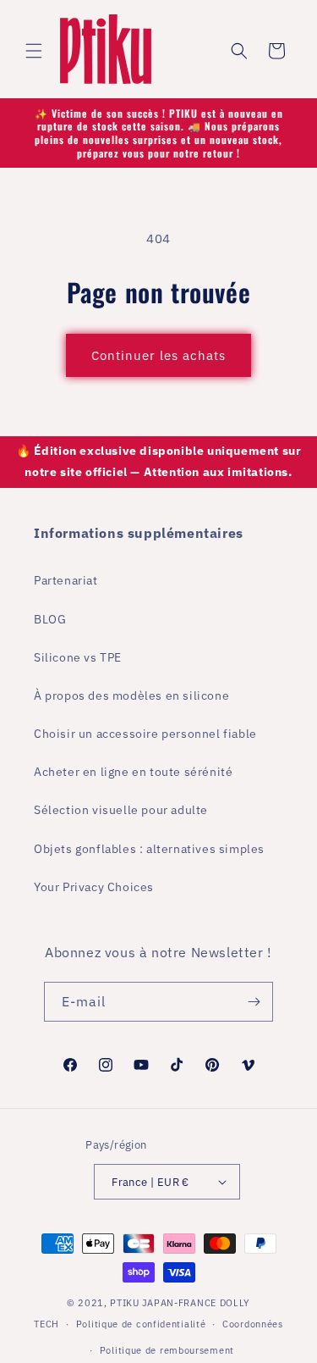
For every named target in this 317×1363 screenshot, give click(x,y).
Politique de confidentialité (141, 1324)
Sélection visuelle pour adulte (121, 809)
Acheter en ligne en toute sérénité (133, 771)
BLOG (50, 619)
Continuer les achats (158, 355)
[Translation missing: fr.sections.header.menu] (33, 50)
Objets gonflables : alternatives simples (149, 848)
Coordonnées (252, 1324)
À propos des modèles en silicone (131, 695)
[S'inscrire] (253, 1002)
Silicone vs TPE (78, 657)
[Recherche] (239, 50)
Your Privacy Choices (94, 887)
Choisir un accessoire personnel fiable (145, 733)
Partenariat (66, 580)
